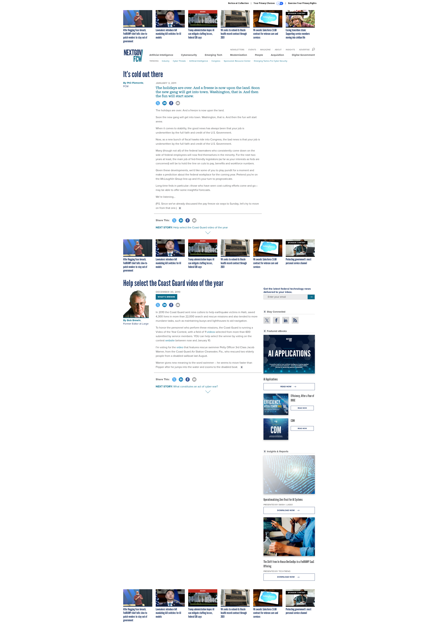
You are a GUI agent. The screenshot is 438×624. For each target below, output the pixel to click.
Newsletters (237, 49)
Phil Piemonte (135, 83)
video (180, 347)
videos (211, 332)
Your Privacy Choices (264, 3)
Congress (215, 60)
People (259, 55)
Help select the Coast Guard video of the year (200, 227)
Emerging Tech (213, 55)
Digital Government (303, 55)
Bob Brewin (134, 320)
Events (252, 49)
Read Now (286, 386)
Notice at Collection (238, 3)
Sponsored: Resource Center (237, 60)
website (170, 340)
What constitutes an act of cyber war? (195, 386)
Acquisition (277, 55)
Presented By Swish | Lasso (278, 504)
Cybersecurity (189, 55)
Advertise (304, 49)
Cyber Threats (179, 60)
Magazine (265, 49)
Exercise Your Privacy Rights (302, 3)
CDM (293, 421)
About (278, 49)
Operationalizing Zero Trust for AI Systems (283, 499)
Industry (165, 60)
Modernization (238, 55)
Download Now (286, 510)
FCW (125, 86)
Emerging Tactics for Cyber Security (270, 60)
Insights (290, 49)
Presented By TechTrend (276, 571)
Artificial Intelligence (161, 55)
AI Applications (270, 379)
